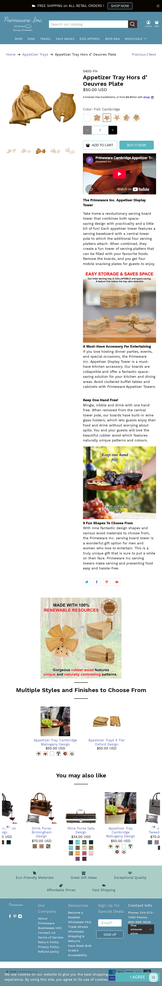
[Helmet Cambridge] (126, 118)
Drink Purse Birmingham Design (42, 832)
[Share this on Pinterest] (107, 582)
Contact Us (46, 933)
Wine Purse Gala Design (81, 830)
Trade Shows (78, 927)
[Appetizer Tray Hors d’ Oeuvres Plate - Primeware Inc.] (42, 105)
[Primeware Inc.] (22, 24)
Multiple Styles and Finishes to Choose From (81, 690)
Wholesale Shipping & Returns (76, 936)
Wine (19, 39)
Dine (31, 39)
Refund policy (48, 951)
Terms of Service (50, 937)
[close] (158, 6)
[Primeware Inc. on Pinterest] (15, 917)
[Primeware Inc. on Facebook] (10, 917)
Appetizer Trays (35, 54)
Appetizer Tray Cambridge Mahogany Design (55, 742)
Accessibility (77, 955)
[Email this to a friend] (117, 582)
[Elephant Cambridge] (97, 118)
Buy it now (136, 145)
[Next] (153, 827)
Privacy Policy (48, 947)
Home (11, 54)
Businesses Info (50, 928)
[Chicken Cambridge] (87, 118)
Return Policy (48, 942)
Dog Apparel (90, 39)
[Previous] (8, 827)
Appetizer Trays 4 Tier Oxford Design (106, 742)
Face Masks (65, 39)
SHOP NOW (120, 6)
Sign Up (110, 934)
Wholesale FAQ (79, 922)
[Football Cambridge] (117, 118)
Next (152, 54)
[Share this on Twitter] (86, 582)
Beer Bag (112, 39)
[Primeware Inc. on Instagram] (20, 917)
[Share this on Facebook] (97, 582)
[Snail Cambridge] (136, 118)
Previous (139, 54)
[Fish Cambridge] (107, 118)
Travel (45, 39)
